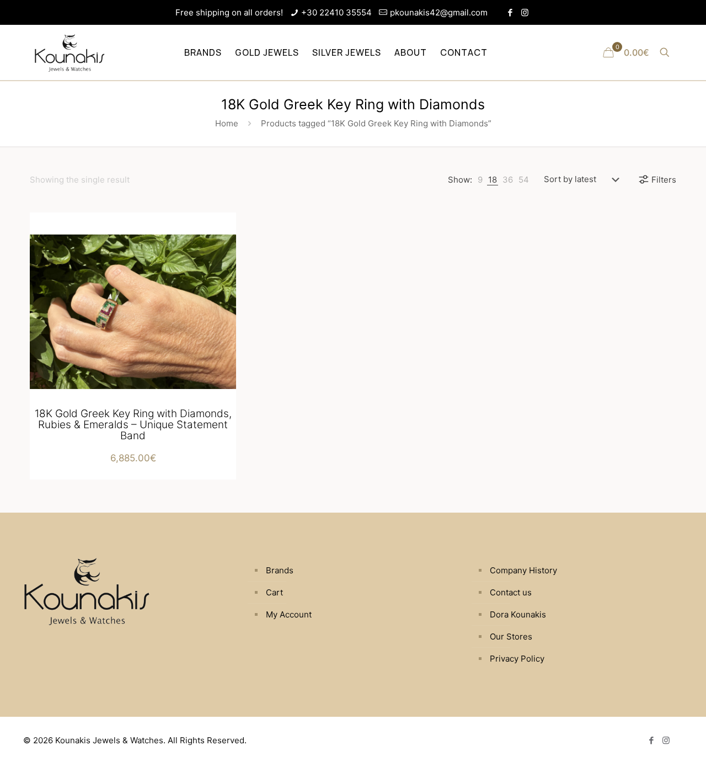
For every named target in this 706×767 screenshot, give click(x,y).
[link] (480, 179)
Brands (279, 570)
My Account (289, 614)
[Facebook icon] (510, 12)
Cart (274, 592)
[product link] (221, 239)
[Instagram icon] (525, 12)
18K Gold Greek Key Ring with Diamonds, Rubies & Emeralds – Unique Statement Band (133, 424)
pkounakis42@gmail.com (439, 12)
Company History (523, 570)
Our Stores (511, 636)
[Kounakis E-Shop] (69, 52)
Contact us (511, 592)
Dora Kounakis (518, 614)
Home (226, 123)
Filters (663, 179)
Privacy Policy (517, 658)
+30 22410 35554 (336, 12)
